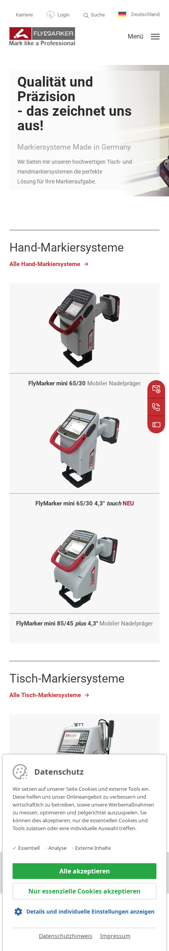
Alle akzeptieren (84, 871)
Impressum (115, 936)
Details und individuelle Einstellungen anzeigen (90, 911)
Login (63, 15)
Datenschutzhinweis (65, 936)
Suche (98, 15)
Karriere (24, 15)
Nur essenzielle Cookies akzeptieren (84, 891)
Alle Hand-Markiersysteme (44, 264)
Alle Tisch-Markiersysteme (45, 695)
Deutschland (145, 14)
